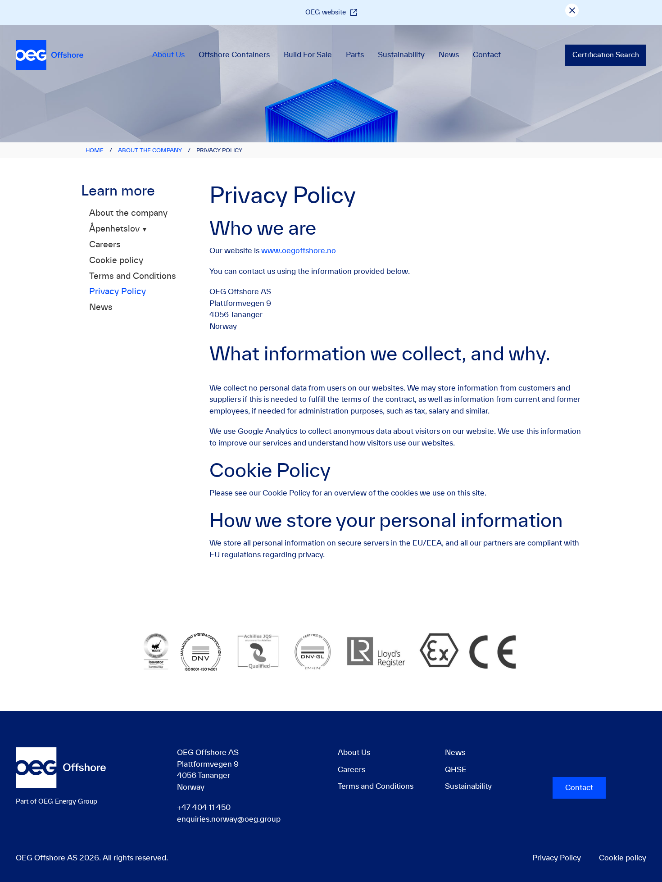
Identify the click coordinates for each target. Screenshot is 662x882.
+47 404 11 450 (204, 807)
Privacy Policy (117, 292)
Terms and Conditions (132, 277)
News (449, 55)
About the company (150, 150)
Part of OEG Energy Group (56, 801)
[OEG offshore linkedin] (554, 758)
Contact (487, 55)
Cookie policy (116, 261)
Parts (355, 55)
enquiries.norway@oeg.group (229, 819)
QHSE (456, 769)
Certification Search (605, 55)
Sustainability (401, 55)
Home (95, 150)
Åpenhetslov (114, 229)
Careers (105, 245)
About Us (168, 55)
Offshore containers (234, 55)
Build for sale (308, 55)
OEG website (325, 12)
